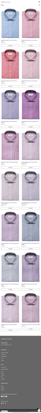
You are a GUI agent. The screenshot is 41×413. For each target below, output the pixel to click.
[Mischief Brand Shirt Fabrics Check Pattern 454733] (30, 64)
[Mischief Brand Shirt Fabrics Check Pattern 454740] (10, 105)
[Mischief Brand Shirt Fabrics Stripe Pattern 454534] (30, 267)
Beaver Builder (26, 412)
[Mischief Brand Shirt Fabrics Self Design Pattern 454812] (10, 267)
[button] (39, 2)
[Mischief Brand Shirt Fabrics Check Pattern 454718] (30, 24)
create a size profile (4, 369)
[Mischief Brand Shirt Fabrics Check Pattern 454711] (10, 24)
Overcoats (3, 378)
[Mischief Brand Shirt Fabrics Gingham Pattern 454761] (10, 145)
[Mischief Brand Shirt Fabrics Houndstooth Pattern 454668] (10, 186)
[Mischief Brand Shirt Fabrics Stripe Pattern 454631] (10, 308)
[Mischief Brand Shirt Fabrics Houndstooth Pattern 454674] (30, 186)
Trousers (2, 375)
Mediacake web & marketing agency (30, 410)
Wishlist (2, 389)
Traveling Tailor (4, 356)
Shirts (2, 377)
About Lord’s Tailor (4, 352)
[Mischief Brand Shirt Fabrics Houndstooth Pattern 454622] (30, 145)
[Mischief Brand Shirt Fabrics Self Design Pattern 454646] (10, 227)
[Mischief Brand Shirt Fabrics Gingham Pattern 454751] (30, 105)
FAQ (2, 358)
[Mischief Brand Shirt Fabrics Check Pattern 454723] (10, 64)
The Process (3, 354)
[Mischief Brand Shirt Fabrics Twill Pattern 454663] (30, 308)
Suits (2, 371)
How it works (3, 367)
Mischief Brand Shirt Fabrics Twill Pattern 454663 (30, 324)
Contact (2, 360)
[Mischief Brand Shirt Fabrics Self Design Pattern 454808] (30, 227)
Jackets (2, 373)
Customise (10, 45)
